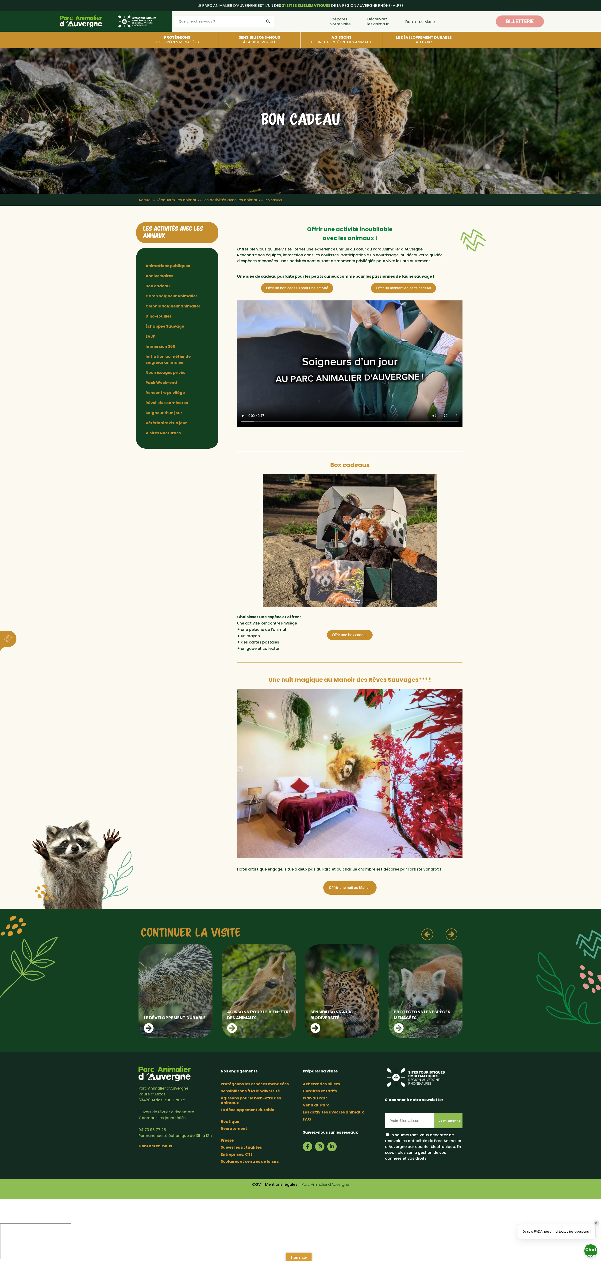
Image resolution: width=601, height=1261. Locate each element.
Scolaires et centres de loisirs (250, 1161)
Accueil (145, 200)
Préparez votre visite (340, 21)
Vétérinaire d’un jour (166, 423)
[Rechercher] (268, 21)
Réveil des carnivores (167, 402)
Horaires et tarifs (320, 1091)
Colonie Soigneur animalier (173, 306)
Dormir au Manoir (421, 21)
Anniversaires (159, 276)
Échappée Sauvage (165, 326)
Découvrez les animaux (378, 21)
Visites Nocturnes (163, 433)
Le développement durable (247, 1110)
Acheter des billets (321, 1084)
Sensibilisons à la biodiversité (250, 1091)
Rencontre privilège (165, 392)
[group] (175, 991)
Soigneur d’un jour (164, 413)
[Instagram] (319, 1146)
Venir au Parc (316, 1105)
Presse (227, 1140)
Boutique (230, 1121)
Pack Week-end (161, 382)
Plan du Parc (315, 1098)
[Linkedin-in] (332, 1146)
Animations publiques (168, 266)
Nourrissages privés (165, 372)
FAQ (307, 1119)
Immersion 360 (160, 346)
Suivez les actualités (241, 1147)
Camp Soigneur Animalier (171, 296)
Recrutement (234, 1128)
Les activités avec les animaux (231, 200)
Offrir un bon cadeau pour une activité (297, 288)
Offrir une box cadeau (350, 635)
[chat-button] (590, 1250)
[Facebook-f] (307, 1146)
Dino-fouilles (159, 316)
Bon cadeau (158, 286)
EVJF (150, 336)
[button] (520, 21)
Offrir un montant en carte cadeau (403, 288)
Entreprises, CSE (237, 1154)
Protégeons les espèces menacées (255, 1084)
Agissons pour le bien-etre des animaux (251, 1100)
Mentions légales (281, 1184)
